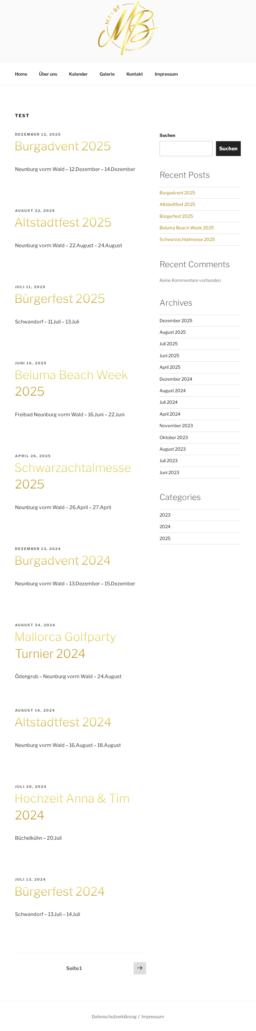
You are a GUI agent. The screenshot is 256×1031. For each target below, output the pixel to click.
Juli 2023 (169, 460)
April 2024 (170, 414)
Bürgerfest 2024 (59, 891)
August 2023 (173, 449)
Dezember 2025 (176, 320)
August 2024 (173, 390)
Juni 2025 (169, 355)
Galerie (107, 74)
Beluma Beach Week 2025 (187, 227)
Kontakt (134, 74)
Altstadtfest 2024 (62, 722)
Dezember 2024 (176, 379)
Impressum (166, 74)
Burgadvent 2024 (62, 560)
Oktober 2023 (174, 437)
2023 (165, 515)
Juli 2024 (169, 402)
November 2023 (176, 425)
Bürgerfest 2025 (59, 298)
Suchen (167, 135)
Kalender (78, 74)
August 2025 (173, 332)
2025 (165, 538)
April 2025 (170, 367)
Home (21, 74)
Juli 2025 (169, 343)
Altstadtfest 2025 (63, 222)
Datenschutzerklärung (114, 1016)
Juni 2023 (169, 472)
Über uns (48, 74)
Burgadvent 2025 (62, 146)
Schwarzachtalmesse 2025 (187, 239)
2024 (165, 526)
